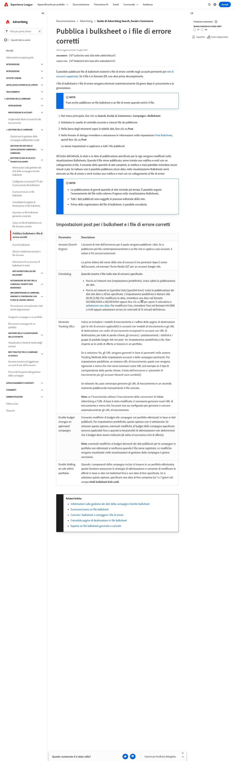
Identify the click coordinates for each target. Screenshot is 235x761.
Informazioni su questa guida (20, 57)
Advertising (86, 21)
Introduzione (12, 64)
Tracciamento (13, 92)
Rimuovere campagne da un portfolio (21, 325)
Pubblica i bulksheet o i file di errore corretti (27, 235)
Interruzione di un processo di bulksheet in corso (26, 263)
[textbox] (23, 31)
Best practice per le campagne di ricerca (23, 354)
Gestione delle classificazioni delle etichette (23, 335)
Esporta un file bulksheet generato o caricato (96, 526)
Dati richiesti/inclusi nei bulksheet (24, 273)
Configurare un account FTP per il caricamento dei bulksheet (27, 183)
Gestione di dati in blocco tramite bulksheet (22, 160)
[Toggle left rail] (43, 13)
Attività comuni (13, 78)
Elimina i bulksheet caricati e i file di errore (26, 253)
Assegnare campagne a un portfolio (25, 317)
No (206, 29)
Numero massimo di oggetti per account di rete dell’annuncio (23, 363)
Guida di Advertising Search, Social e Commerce (125, 21)
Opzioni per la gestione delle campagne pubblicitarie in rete (24, 138)
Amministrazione (14, 397)
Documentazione (65, 21)
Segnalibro (200, 37)
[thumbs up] (125, 756)
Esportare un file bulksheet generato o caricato (25, 214)
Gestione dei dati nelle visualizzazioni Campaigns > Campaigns (23, 149)
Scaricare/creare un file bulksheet (90, 509)
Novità (9, 50)
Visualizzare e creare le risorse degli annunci (25, 344)
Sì (198, 29)
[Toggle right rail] (192, 13)
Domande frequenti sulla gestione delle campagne (24, 373)
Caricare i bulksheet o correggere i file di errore (97, 515)
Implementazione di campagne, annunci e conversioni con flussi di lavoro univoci (24, 296)
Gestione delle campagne (18, 99)
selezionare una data (97, 305)
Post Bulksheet (163, 135)
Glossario (10, 410)
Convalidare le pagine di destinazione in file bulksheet (26, 204)
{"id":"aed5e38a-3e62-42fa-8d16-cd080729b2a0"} (92, 55)
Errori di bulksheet (21, 244)
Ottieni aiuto (12, 403)
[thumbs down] (133, 756)
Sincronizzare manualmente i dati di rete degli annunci (26, 307)
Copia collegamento (219, 37)
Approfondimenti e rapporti (20, 383)
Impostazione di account (20, 112)
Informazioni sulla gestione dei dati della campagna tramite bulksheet (110, 504)
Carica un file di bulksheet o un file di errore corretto (27, 224)
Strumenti (11, 390)
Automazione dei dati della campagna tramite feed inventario (23, 284)
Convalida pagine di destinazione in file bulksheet (99, 520)
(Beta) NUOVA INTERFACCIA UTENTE (22, 85)
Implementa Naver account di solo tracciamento (24, 121)
